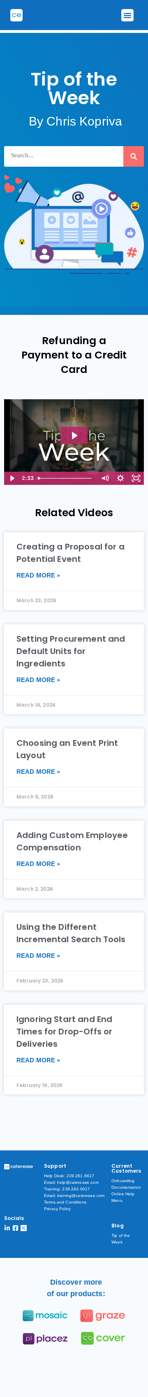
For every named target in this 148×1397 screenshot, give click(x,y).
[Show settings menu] (120, 478)
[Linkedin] (7, 1228)
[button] (127, 15)
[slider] (66, 478)
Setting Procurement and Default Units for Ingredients (70, 651)
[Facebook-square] (15, 1228)
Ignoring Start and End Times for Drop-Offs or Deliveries (64, 1031)
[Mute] (105, 478)
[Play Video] (12, 478)
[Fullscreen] (136, 478)
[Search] (133, 156)
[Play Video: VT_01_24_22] (74, 436)
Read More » (38, 575)
